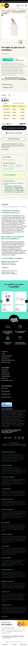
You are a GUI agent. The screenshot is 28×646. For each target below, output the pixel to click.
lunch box (3, 480)
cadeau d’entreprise (10, 608)
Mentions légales (22, 444)
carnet (4, 491)
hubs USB (5, 514)
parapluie (5, 583)
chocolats (3, 564)
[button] (2, 6)
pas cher (23, 594)
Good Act (4, 351)
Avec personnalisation (7, 60)
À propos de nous (5, 358)
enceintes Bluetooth (21, 513)
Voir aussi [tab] (22, 206)
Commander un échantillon (15, 133)
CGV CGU (14, 444)
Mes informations (6, 386)
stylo (2, 526)
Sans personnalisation (19, 60)
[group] (7, 301)
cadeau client (17, 529)
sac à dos (15, 470)
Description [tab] (5, 204)
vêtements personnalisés (8, 501)
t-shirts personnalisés (17, 571)
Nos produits (5, 367)
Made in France (20, 587)
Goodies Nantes (5, 372)
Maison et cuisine (12, 10)
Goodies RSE (4, 370)
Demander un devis (6, 362)
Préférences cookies (21, 445)
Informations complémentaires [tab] (10, 206)
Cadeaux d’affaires (5, 376)
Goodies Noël (4, 378)
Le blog (3, 353)
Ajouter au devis (15, 138)
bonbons (8, 564)
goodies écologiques (6, 460)
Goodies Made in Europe (7, 380)
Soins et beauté (22, 10)
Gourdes (3, 454)
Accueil (3, 10)
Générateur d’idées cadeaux (8, 360)
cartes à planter (14, 548)
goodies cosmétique (13, 70)
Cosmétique (7, 11)
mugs (11, 454)
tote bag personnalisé (7, 470)
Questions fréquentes (6, 356)
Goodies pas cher (5, 374)
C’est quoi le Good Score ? (9, 163)
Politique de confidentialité (8, 445)
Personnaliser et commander (15, 128)
